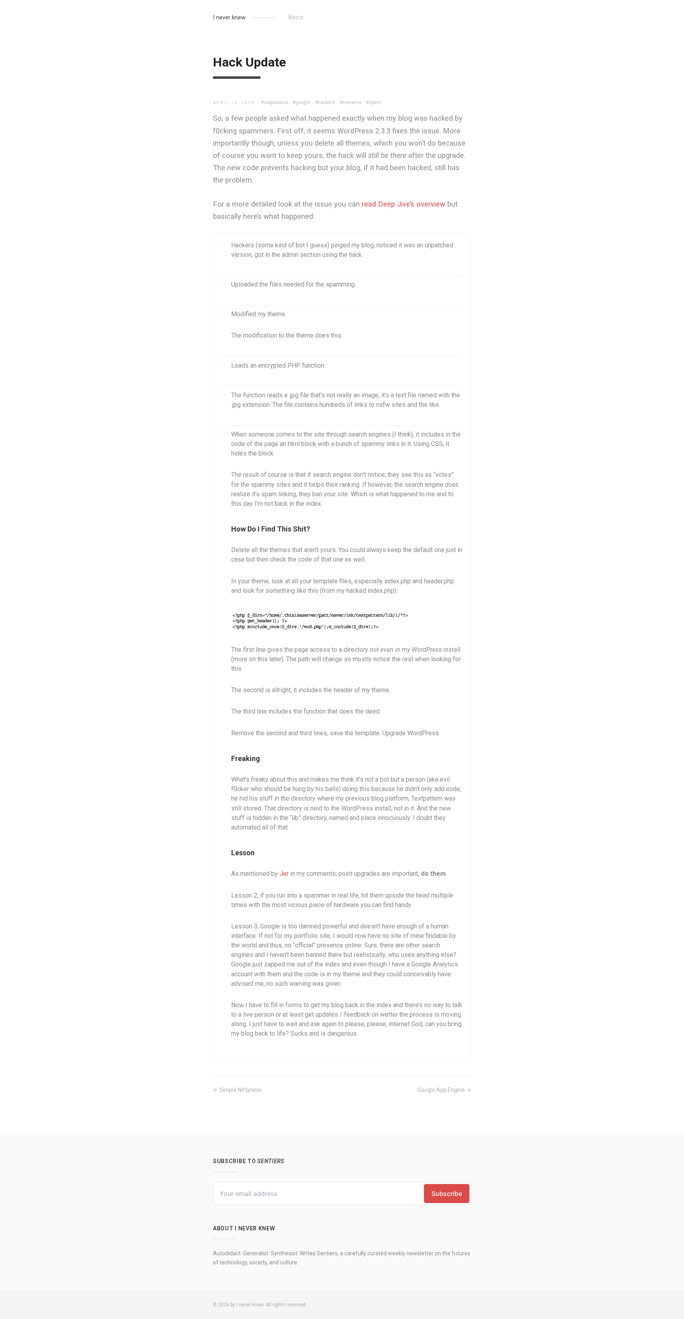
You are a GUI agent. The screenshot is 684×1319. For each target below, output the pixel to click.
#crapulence (274, 102)
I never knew (229, 17)
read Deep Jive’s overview (403, 204)
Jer (284, 873)
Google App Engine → (444, 1090)
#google (301, 102)
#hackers (325, 102)
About (296, 17)
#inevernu (350, 102)
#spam (373, 102)
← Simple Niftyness (237, 1090)
